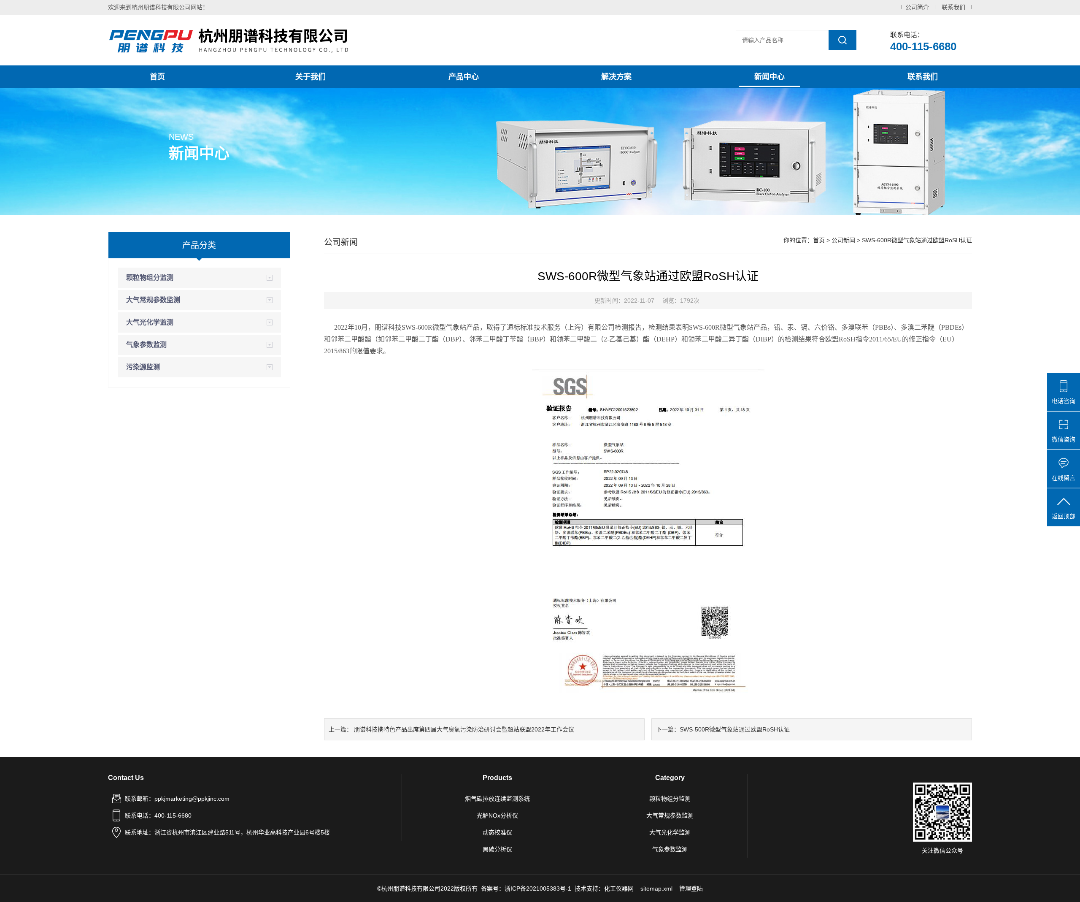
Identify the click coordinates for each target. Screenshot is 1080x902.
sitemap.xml (656, 888)
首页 (157, 77)
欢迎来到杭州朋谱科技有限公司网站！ (158, 7)
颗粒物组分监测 (149, 277)
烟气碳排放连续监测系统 (497, 798)
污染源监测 (143, 367)
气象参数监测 (146, 344)
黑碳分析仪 (497, 849)
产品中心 (463, 77)
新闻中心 (769, 77)
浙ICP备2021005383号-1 (538, 888)
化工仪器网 (619, 888)
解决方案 (616, 77)
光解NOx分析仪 (497, 815)
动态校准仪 (497, 832)
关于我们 (310, 77)
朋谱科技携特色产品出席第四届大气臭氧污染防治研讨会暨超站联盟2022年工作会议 (464, 729)
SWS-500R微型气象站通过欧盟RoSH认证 (735, 729)
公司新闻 (843, 240)
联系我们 (953, 7)
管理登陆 (691, 888)
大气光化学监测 (149, 322)
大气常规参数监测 (153, 299)
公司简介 (917, 7)
